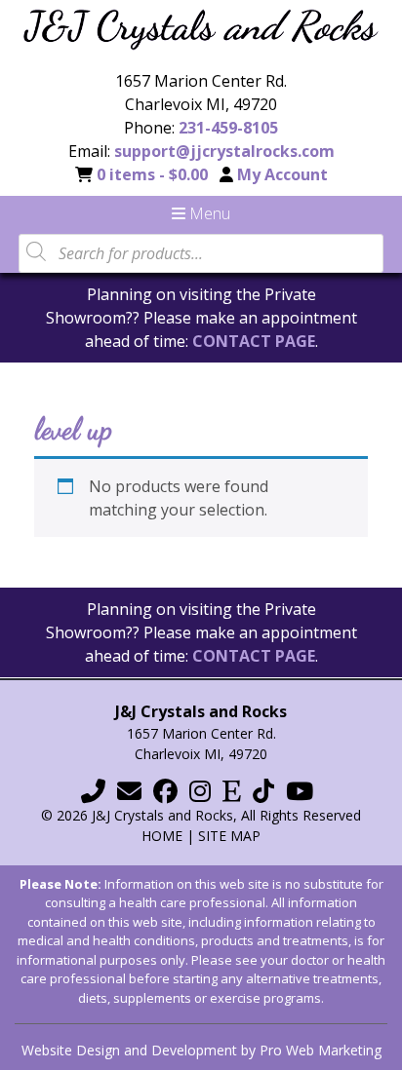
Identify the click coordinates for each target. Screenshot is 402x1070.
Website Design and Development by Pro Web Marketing (201, 1050)
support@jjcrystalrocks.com (224, 151)
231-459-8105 (228, 127)
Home (161, 835)
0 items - (152, 174)
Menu (207, 213)
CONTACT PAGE (253, 341)
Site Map (229, 835)
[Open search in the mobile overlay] (201, 252)
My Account (282, 174)
